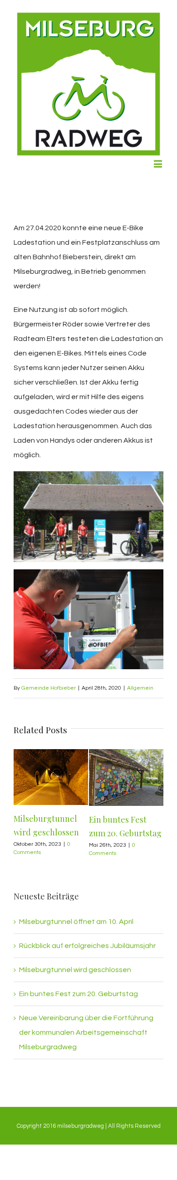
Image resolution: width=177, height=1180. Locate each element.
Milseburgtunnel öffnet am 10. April (76, 921)
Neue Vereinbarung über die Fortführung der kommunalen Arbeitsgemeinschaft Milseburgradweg (86, 1032)
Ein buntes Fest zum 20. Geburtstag (78, 993)
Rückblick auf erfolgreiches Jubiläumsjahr (87, 945)
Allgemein (140, 688)
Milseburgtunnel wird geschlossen (75, 969)
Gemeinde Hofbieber (48, 688)
